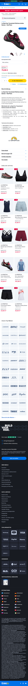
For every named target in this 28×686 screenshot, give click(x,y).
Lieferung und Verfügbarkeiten (8, 511)
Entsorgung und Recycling (7, 486)
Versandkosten (5, 500)
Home (3, 13)
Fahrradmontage (5, 519)
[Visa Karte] (22, 532)
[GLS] (6, 571)
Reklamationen (5, 498)
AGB (2, 478)
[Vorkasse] (14, 546)
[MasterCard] (14, 532)
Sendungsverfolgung (6, 505)
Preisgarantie (4, 513)
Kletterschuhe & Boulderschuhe (8, 14)
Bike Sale (7, 10)
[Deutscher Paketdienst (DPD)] (14, 564)
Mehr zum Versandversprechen (12, 661)
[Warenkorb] (25, 4)
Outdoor (6, 13)
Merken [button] (14, 84)
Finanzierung (4, 515)
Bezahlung (4, 503)
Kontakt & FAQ (5, 494)
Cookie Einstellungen (6, 484)
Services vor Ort (5, 473)
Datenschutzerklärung (6, 482)
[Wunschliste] (19, 4)
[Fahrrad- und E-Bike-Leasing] (6, 553)
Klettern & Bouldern (12, 13)
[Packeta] (22, 571)
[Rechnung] (6, 532)
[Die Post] (22, 564)
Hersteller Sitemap (5, 509)
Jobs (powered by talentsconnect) (9, 471)
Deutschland (4, 77)
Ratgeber (4, 521)
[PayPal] (14, 539)
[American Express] (6, 539)
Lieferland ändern (13, 630)
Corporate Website (6, 469)
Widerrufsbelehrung (6, 480)
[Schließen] (25, 17)
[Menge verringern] (2, 80)
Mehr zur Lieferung (15, 652)
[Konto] (22, 4)
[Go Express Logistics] (14, 571)
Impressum (4, 467)
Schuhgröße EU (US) (6, 59)
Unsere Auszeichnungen (7, 475)
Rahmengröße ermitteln (7, 507)
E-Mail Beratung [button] (22, 84)
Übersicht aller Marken (8, 417)
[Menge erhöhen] (6, 80)
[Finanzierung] (22, 546)
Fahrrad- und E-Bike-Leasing (8, 517)
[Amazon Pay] (6, 546)
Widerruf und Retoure (6, 496)
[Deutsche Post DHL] (6, 564)
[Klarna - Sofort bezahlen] (22, 539)
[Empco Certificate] (6, 582)
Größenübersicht (5, 56)
